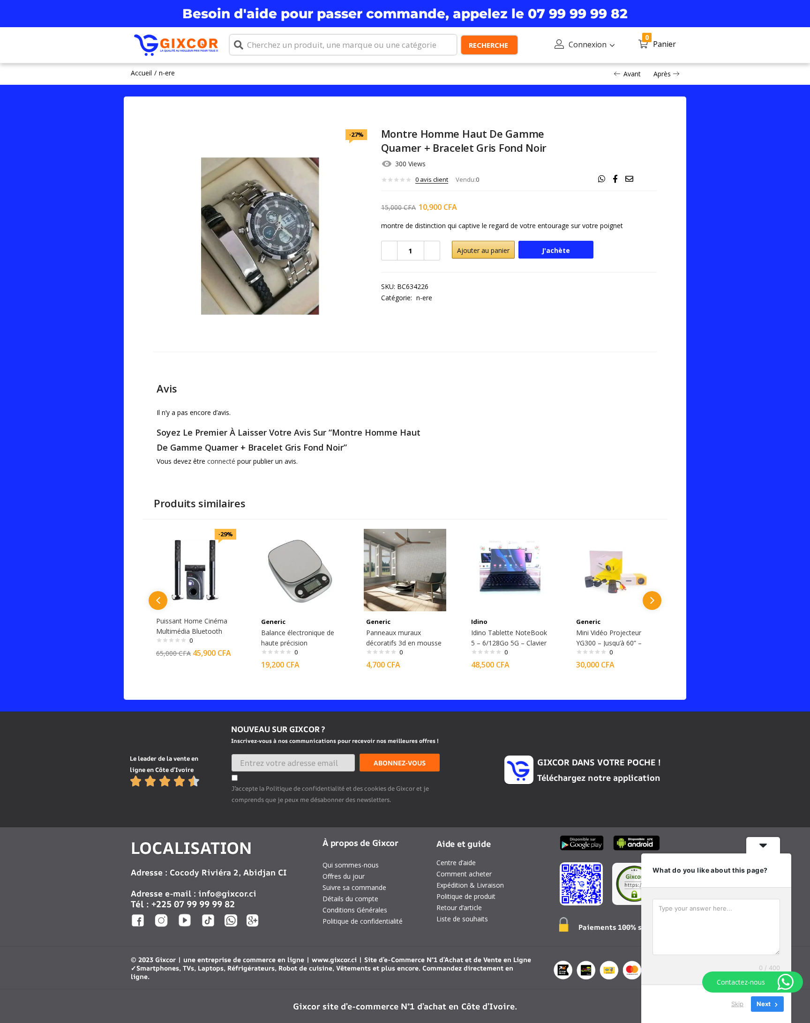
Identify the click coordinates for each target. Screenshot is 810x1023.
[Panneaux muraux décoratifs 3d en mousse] (405, 569)
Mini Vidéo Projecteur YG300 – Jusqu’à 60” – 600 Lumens (609, 643)
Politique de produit (465, 896)
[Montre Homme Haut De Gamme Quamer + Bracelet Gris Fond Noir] (601, 179)
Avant (632, 73)
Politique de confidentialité (362, 921)
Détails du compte (350, 898)
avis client (431, 179)
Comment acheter (464, 873)
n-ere (167, 72)
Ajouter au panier (483, 250)
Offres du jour (343, 876)
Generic (273, 621)
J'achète (556, 250)
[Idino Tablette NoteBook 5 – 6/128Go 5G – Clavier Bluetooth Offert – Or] (510, 569)
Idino (479, 621)
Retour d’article (459, 907)
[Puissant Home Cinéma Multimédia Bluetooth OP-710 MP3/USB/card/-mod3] (195, 569)
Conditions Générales (354, 909)
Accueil (141, 72)
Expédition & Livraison (470, 885)
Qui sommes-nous (350, 864)
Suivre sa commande (354, 887)
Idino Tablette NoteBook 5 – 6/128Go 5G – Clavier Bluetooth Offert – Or (509, 643)
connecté (221, 461)
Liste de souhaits (462, 918)
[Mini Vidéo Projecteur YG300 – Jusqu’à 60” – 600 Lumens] (615, 569)
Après (662, 73)
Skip (737, 1004)
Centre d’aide (456, 862)
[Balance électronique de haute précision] (300, 569)
